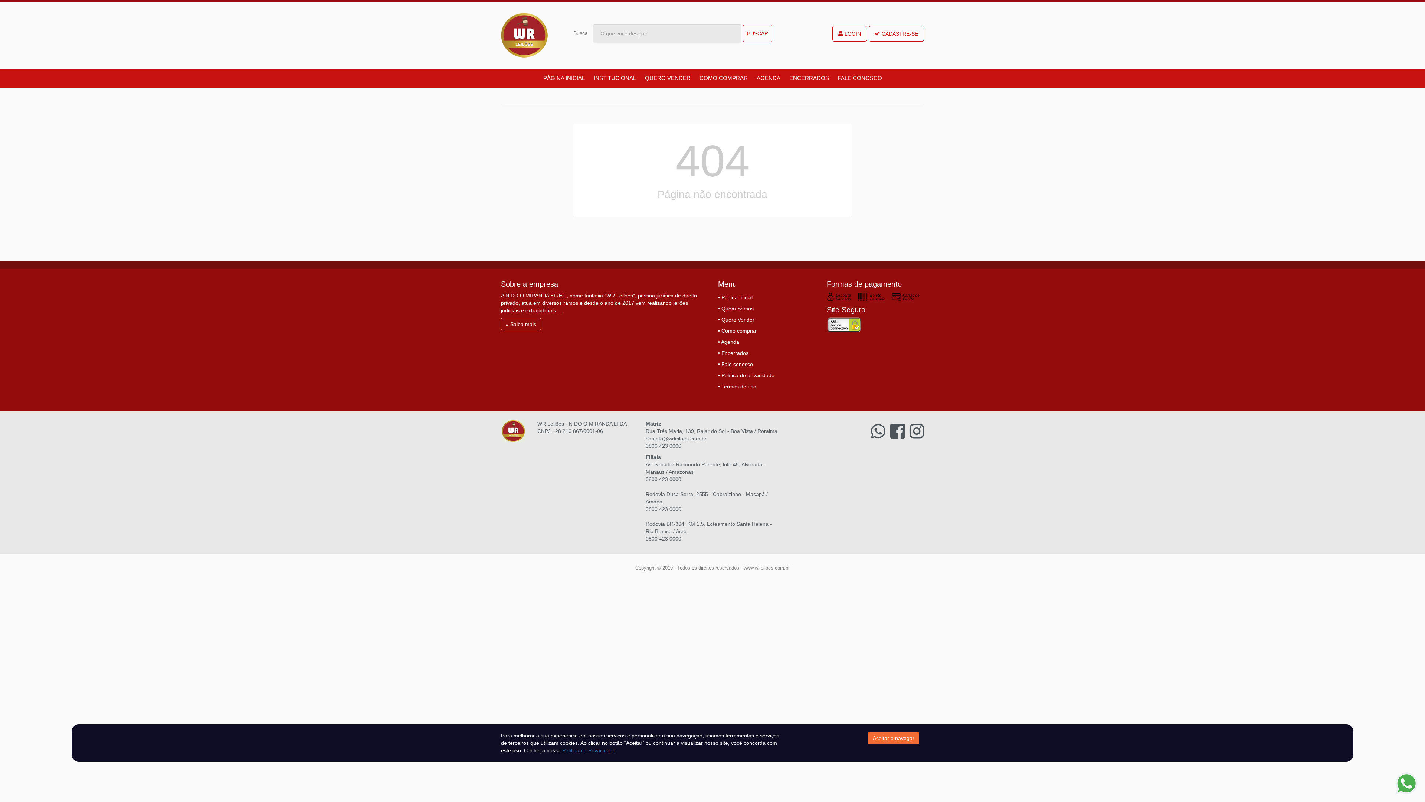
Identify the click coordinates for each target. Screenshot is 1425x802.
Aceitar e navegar (893, 738)
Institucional (615, 78)
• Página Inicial (735, 297)
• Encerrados (733, 353)
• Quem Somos (736, 309)
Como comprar (724, 78)
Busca (580, 33)
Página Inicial (564, 78)
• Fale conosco (735, 364)
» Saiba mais (521, 324)
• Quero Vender (736, 320)
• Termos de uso (737, 386)
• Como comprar (737, 331)
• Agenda (728, 342)
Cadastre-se (900, 34)
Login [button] (853, 34)
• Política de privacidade (746, 375)
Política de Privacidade (589, 750)
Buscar (757, 33)
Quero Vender (668, 78)
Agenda (768, 78)
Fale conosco (860, 78)
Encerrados (809, 78)
